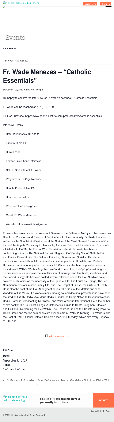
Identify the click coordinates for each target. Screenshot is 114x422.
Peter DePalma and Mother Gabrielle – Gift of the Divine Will (73, 380)
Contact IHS (96, 411)
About (108, 411)
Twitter (101, 415)
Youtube (108, 415)
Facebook (93, 415)
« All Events (9, 48)
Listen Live (90, 3)
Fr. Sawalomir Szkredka (20, 380)
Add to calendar (57, 335)
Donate (103, 400)
